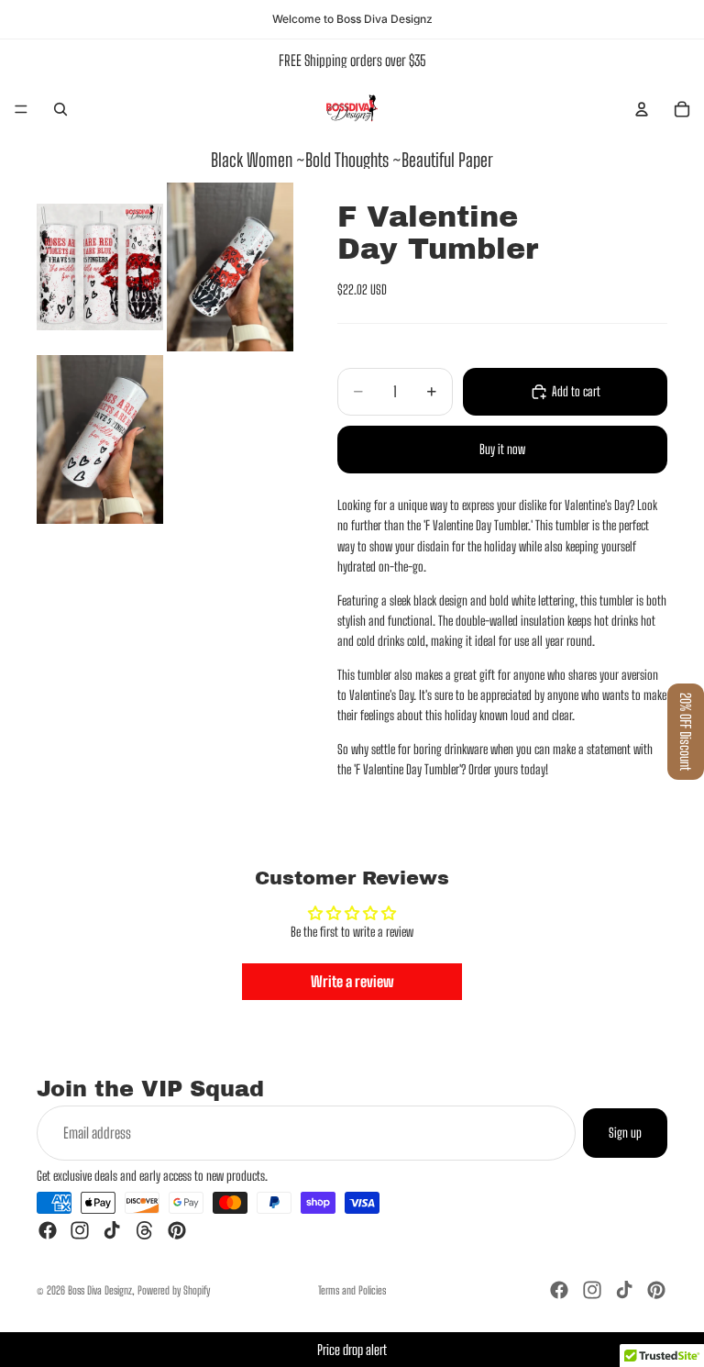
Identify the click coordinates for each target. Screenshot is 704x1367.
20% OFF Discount (685, 732)
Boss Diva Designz (100, 1290)
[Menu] (21, 109)
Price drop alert (352, 1349)
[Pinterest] (177, 1230)
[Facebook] (48, 1230)
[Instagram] (80, 1230)
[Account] (642, 109)
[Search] (60, 109)
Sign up (625, 1132)
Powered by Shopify (174, 1290)
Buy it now (502, 449)
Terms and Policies (352, 1290)
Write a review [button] (352, 981)
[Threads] (145, 1230)
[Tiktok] (112, 1230)
